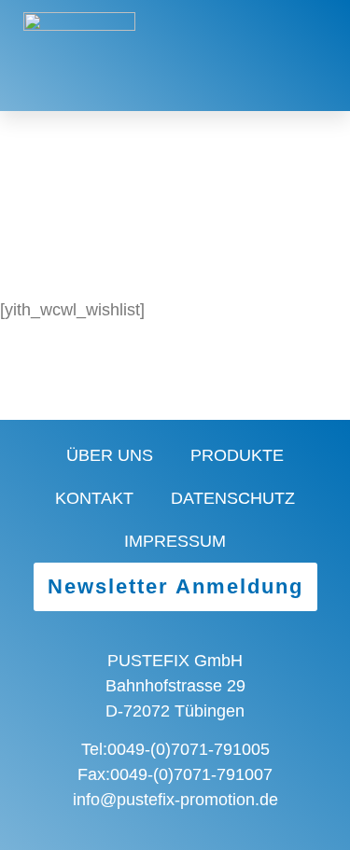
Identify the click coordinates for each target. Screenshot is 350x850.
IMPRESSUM (175, 541)
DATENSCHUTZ (233, 498)
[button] (248, 56)
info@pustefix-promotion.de (175, 799)
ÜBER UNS (109, 455)
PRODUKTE (237, 455)
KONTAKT (94, 498)
